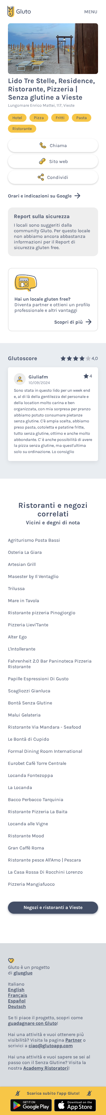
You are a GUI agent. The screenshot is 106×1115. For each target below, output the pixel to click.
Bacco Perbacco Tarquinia (35, 799)
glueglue (23, 973)
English (16, 989)
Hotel (17, 117)
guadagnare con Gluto (32, 1023)
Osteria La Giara (25, 552)
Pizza (39, 117)
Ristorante (22, 128)
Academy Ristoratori (45, 1068)
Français (17, 995)
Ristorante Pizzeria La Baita (37, 811)
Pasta (81, 117)
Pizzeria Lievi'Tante (28, 625)
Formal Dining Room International (45, 751)
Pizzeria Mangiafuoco (31, 884)
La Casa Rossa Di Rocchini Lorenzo (45, 872)
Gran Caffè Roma (26, 848)
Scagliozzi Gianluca (29, 691)
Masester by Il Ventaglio (33, 576)
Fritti (60, 117)
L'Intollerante (21, 649)
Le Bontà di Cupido (28, 739)
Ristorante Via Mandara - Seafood (44, 727)
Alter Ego (17, 637)
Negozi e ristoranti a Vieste (53, 907)
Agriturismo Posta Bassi (34, 540)
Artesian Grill (22, 564)
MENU (90, 11)
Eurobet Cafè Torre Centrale (37, 763)
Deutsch (17, 1006)
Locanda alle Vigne (28, 823)
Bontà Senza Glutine (30, 703)
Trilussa (16, 588)
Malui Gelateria (24, 715)
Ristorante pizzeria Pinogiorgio (41, 612)
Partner (73, 1040)
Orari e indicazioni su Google (40, 196)
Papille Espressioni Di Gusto (38, 678)
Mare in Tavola (23, 600)
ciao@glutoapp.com (51, 1045)
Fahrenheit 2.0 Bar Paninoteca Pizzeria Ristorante (50, 663)
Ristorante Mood (26, 836)
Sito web (58, 161)
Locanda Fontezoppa (30, 775)
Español (17, 1001)
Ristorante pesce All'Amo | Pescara (44, 860)
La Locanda (20, 787)
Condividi (57, 177)
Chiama (58, 145)
